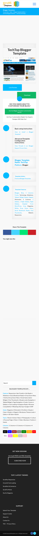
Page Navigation (18, 402)
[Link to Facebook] (31, 533)
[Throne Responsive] (28, 299)
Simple (30, 410)
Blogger (17, 193)
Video (21, 420)
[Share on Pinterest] (32, 232)
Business (26, 420)
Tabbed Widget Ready (21, 197)
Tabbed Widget (7, 402)
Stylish (17, 414)
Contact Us (6, 520)
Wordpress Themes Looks (26, 412)
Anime (14, 418)
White (16, 208)
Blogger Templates (9, 10)
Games (5, 422)
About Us (5, 517)
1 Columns (12, 425)
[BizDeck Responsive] (11, 283)
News (19, 418)
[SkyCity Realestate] (11, 250)
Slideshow (6, 395)
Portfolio (24, 410)
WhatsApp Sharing (17, 406)
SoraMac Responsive (9, 479)
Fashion (32, 420)
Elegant (31, 197)
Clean (4, 412)
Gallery (5, 414)
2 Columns (19, 425)
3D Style (11, 414)
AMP (31, 406)
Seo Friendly (20, 393)
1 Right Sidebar (24, 201)
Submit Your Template (9, 510)
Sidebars (5, 404)
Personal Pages (8, 420)
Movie (9, 418)
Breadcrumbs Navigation (27, 400)
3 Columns (27, 425)
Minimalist (17, 410)
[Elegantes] (28, 283)
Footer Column (28, 402)
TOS (4, 524)
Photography (26, 418)
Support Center (7, 514)
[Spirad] (11, 299)
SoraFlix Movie (7, 489)
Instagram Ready (23, 404)
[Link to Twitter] (34, 533)
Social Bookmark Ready (22, 210)
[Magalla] (28, 250)
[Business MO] (11, 266)
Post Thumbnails (13, 400)
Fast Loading (13, 404)
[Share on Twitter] (15, 232)
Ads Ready (28, 393)
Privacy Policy (11, 524)
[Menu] (33, 4)
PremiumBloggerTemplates (23, 178)
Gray (24, 206)
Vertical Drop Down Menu (12, 398)
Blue (22, 193)
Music (16, 420)
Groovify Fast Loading (9, 483)
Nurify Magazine (8, 493)
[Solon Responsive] (28, 266)
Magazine (10, 410)
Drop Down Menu (26, 208)
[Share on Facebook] (7, 232)
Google (27, 406)
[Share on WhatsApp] (24, 232)
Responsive (12, 393)
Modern (10, 412)
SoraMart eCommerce (9, 486)
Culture (33, 418)
